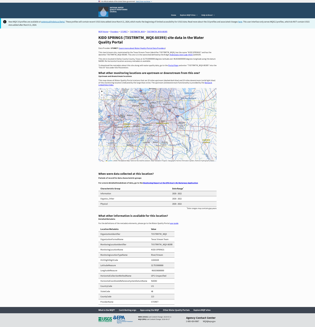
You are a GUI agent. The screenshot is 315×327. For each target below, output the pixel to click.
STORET (124, 31)
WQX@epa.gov (209, 321)
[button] (102, 91)
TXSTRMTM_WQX (137, 31)
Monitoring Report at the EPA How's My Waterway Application (170, 183)
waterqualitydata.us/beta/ (53, 21)
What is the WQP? (106, 310)
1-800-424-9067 (192, 321)
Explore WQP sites (202, 310)
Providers (114, 31)
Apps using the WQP (149, 310)
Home (173, 15)
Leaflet (109, 161)
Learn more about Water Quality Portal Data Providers (142, 48)
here (240, 21)
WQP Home (103, 31)
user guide (174, 223)
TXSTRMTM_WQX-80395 (157, 31)
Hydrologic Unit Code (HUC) (181, 54)
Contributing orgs (127, 310)
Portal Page (173, 65)
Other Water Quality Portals (176, 310)
